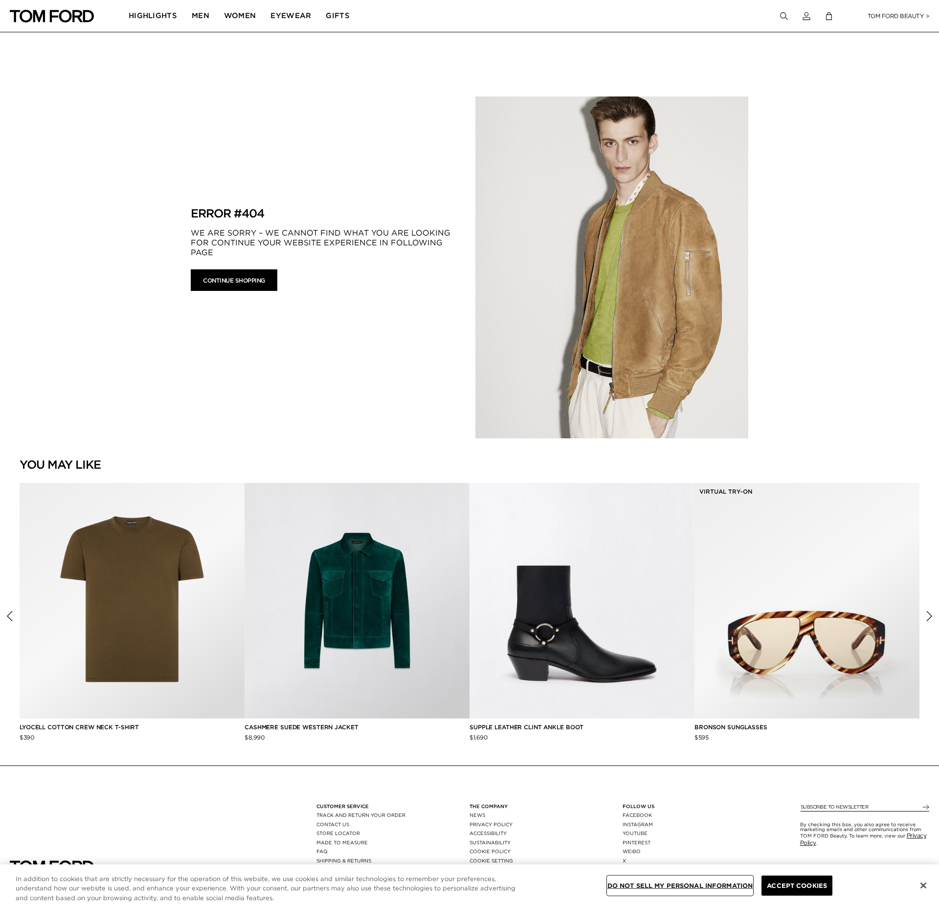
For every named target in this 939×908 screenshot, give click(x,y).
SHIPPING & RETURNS (343, 860)
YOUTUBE (635, 833)
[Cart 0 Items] (829, 16)
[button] (806, 16)
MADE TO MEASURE (342, 842)
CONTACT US (332, 824)
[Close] (923, 885)
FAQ (322, 851)
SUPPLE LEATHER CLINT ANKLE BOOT (526, 727)
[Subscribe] (925, 807)
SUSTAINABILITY (490, 842)
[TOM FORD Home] (52, 16)
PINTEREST (636, 842)
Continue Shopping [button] (234, 280)
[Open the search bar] (784, 16)
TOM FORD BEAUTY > (899, 16)
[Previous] (10, 616)
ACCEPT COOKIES (797, 885)
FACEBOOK (637, 815)
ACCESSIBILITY (488, 833)
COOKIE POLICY (490, 851)
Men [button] (200, 15)
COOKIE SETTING (491, 860)
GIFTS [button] (338, 15)
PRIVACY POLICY (491, 824)
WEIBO (632, 851)
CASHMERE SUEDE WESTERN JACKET (302, 727)
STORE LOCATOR (338, 833)
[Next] (929, 616)
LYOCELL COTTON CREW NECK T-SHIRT (80, 727)
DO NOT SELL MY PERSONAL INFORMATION (680, 885)
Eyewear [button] (290, 15)
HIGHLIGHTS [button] (153, 15)
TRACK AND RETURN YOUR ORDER (360, 815)
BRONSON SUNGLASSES (730, 727)
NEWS (477, 815)
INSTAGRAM (638, 824)
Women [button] (240, 15)
